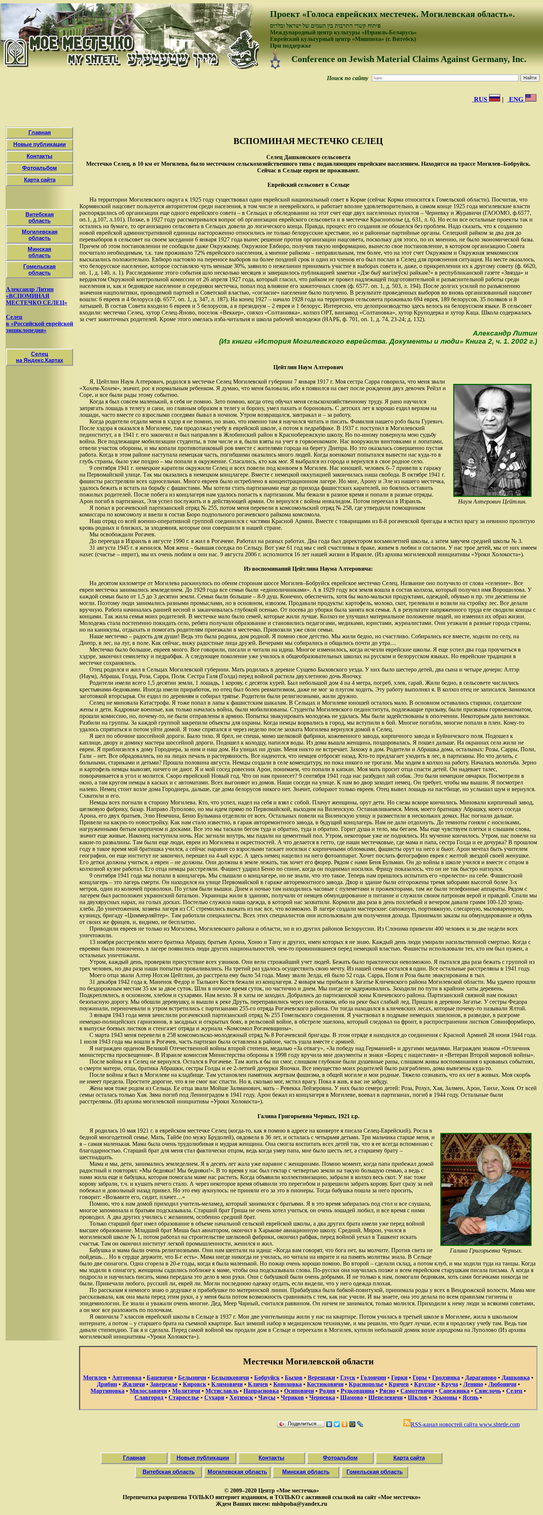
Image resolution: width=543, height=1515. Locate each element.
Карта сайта (39, 179)
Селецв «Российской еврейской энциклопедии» (39, 323)
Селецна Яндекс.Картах (39, 357)
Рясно (387, 1391)
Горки (399, 1377)
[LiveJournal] (360, 1424)
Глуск (347, 1377)
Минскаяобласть (39, 252)
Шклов (417, 1397)
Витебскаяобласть (39, 217)
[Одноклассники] (345, 1424)
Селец (514, 1391)
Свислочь (488, 1391)
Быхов (294, 1377)
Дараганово (480, 1377)
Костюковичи (325, 1384)
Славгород (148, 1397)
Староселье (183, 1397)
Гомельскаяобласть (39, 269)
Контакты (39, 156)
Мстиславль (221, 1391)
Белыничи (192, 1377)
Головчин (373, 1377)
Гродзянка (446, 1377)
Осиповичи (299, 1391)
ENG (516, 99)
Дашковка (516, 1377)
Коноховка (287, 1384)
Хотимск (241, 1397)
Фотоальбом (39, 168)
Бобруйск (267, 1377)
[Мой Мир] (352, 1424)
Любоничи (502, 1384)
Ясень (470, 1397)
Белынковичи (230, 1377)
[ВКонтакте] (329, 1424)
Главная (39, 132)
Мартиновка (107, 1391)
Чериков (292, 1397)
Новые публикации (39, 144)
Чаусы (267, 1397)
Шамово (351, 1397)
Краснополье (366, 1384)
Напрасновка (261, 1391)
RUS (480, 99)
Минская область (305, 1471)
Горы (420, 1377)
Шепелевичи (385, 1397)
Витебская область (169, 1471)
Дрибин (107, 1384)
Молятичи (186, 1391)
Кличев (258, 1384)
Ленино (473, 1384)
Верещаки (321, 1377)
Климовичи (227, 1384)
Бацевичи (160, 1377)
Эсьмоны (445, 1397)
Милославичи (148, 1391)
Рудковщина (357, 1391)
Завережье (164, 1384)
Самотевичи (417, 1391)
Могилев (95, 1377)
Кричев (399, 1384)
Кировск (194, 1384)
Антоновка (126, 1377)
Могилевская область (237, 1471)
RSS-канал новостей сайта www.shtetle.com (465, 1424)
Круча (449, 1384)
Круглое (425, 1384)
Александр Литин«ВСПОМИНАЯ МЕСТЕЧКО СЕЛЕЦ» (36, 296)
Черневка (322, 1397)
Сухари (214, 1397)
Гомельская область (374, 1471)
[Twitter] (337, 1424)
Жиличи (133, 1384)
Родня (327, 1391)
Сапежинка (454, 1391)
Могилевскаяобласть (40, 235)
